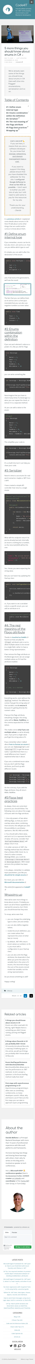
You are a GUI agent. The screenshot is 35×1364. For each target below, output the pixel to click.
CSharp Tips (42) (17, 1320)
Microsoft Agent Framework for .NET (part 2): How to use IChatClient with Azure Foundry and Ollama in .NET (17, 1266)
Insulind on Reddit (19, 637)
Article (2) (17, 1337)
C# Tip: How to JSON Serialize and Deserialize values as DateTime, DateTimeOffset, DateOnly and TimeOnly (17, 1306)
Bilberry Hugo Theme (27, 1359)
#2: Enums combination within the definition (17, 114)
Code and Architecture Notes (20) (17, 1323)
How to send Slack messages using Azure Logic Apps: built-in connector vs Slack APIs (17, 1299)
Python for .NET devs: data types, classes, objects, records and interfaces (17, 1294)
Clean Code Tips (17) (17, 1327)
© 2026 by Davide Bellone (9, 1359)
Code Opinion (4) (17, 1333)
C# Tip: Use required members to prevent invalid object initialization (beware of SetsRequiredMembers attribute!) (17, 1274)
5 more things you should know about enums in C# (17, 51)
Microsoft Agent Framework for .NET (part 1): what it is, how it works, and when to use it (17, 1281)
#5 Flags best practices (16, 127)
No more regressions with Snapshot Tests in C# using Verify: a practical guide (17, 1288)
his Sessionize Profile (13, 1176)
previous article (13, 219)
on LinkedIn (16, 1178)
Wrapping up (12, 130)
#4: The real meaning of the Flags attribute (17, 123)
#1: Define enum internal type (13, 108)
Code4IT (21, 5)
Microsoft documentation (14, 882)
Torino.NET (25, 1181)
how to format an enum (18, 744)
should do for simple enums (15, 875)
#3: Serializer (12, 118)
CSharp (18, 62)
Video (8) (17, 1330)
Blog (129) (17, 1317)
